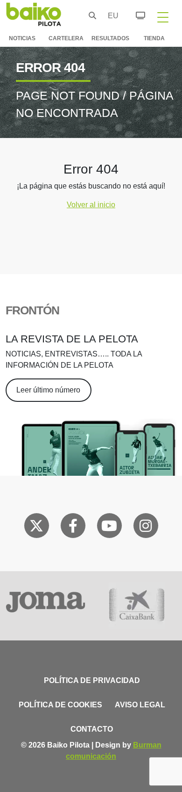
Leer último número (48, 390)
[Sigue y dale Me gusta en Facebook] (73, 528)
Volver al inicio (91, 205)
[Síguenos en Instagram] (146, 528)
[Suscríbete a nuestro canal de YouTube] (109, 528)
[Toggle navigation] (162, 17)
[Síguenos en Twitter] (36, 528)
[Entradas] (135, 14)
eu (110, 16)
